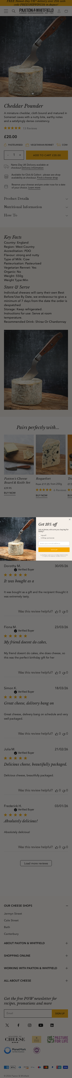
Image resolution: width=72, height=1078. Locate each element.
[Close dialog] (69, 519)
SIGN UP (54, 550)
